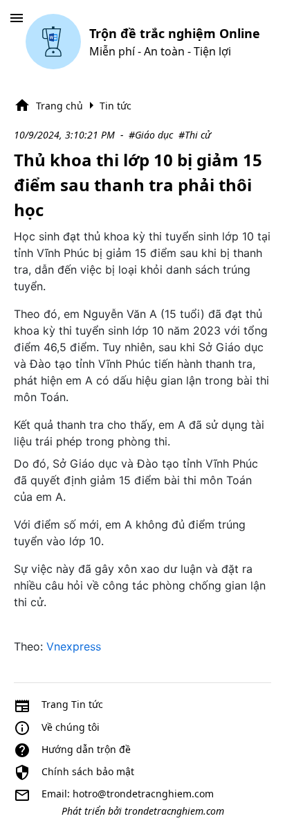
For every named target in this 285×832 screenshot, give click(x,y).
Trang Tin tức (72, 704)
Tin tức (115, 105)
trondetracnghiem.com (174, 810)
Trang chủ (59, 105)
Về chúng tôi (71, 727)
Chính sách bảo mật (88, 771)
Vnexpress (73, 646)
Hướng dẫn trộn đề (86, 749)
